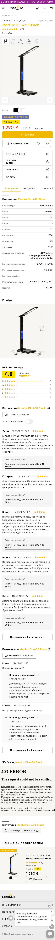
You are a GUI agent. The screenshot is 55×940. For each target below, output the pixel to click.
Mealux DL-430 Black (38, 858)
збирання (12, 169)
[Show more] (49, 879)
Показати (26, 637)
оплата (10, 177)
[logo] (16, 7)
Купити (29, 134)
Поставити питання (21, 655)
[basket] (51, 8)
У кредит (38, 128)
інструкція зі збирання (22, 830)
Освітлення (7, 16)
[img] (13, 864)
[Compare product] (47, 143)
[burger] (3, 9)
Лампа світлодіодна (24, 465)
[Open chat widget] (50, 934)
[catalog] (37, 8)
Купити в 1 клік (20, 143)
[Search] (44, 8)
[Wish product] (38, 143)
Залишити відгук (19, 414)
